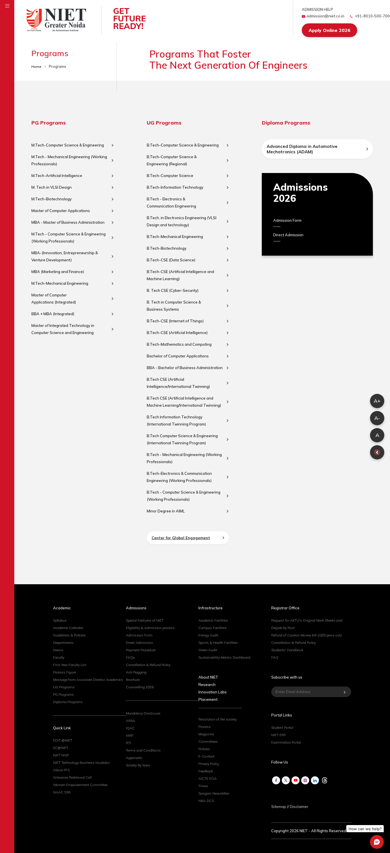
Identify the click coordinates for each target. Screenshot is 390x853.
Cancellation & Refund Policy (148, 665)
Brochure (133, 679)
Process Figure (64, 672)
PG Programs (63, 694)
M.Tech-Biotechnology (51, 199)
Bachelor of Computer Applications (178, 356)
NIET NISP (61, 755)
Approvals (134, 758)
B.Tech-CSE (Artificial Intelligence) (177, 332)
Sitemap (278, 806)
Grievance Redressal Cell (72, 777)
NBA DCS (206, 801)
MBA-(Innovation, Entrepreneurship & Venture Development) (64, 256)
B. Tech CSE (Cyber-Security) (172, 290)
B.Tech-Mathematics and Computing (179, 344)
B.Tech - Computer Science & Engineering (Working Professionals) (183, 496)
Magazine (206, 734)
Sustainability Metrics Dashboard (224, 657)
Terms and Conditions (143, 750)
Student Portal (282, 727)
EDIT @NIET (62, 740)
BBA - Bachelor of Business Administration (185, 367)
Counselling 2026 (140, 687)
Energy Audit (208, 635)
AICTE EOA (207, 778)
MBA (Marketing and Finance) (57, 271)
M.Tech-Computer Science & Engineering (67, 145)
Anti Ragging (136, 672)
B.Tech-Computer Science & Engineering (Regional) (172, 160)
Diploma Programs (68, 702)
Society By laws (138, 765)
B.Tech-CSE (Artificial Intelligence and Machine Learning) (180, 275)
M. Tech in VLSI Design (51, 187)
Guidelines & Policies (69, 635)
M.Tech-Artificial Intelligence (56, 175)
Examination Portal (286, 742)
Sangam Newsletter (213, 793)
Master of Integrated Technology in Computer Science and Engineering (62, 329)
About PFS (61, 770)
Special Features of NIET (145, 620)
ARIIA (130, 720)
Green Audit (207, 650)
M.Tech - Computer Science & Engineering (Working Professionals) (68, 237)
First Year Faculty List (69, 665)
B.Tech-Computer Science (170, 175)
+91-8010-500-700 (372, 16)
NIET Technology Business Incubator (81, 762)
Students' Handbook (287, 650)
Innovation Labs (212, 692)
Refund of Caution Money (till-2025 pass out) (306, 635)
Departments (63, 642)
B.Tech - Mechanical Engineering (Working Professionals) (184, 458)
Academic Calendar (68, 628)
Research (207, 684)
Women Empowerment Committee (80, 785)
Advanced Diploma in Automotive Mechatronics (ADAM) (302, 149)
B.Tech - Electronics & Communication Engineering (171, 202)
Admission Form (287, 220)
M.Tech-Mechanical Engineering (59, 283)
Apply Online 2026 (329, 30)
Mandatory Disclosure (143, 713)
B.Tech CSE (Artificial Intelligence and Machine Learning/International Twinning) (184, 402)
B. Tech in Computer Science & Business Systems (174, 306)
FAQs (130, 657)
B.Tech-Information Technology (175, 187)
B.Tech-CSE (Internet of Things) (175, 321)
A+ (377, 401)
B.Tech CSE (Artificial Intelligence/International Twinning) (178, 383)
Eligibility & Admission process (150, 628)
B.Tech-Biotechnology (166, 248)
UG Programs (64, 687)
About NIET (208, 677)
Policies (204, 749)
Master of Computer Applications (60, 210)
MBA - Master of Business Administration (67, 222)
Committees (208, 741)
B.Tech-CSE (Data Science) (171, 260)
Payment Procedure (141, 650)
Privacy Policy (208, 764)
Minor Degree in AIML (166, 511)
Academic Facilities (213, 620)
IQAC (130, 728)
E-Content (206, 756)
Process (204, 726)
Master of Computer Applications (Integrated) (53, 298)
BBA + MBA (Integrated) (52, 314)
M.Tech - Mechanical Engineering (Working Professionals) (69, 160)
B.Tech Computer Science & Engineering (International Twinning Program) (182, 439)
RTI (128, 743)
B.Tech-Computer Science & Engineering (183, 145)
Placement (208, 699)
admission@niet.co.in (325, 16)
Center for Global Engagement (181, 538)
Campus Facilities (212, 628)
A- (377, 418)
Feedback (205, 771)
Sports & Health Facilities (218, 642)
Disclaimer (299, 806)
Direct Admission (288, 235)
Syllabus (60, 620)
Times (203, 786)
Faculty (58, 657)
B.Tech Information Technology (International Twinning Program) (176, 420)
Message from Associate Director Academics (88, 679)
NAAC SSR (62, 792)
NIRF (130, 735)
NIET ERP (278, 735)
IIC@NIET (60, 748)
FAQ (274, 657)
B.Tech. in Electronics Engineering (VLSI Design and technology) (181, 221)
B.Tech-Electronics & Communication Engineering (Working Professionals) (179, 477)
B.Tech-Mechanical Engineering (175, 236)
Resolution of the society (217, 719)
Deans (58, 650)
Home (36, 66)
